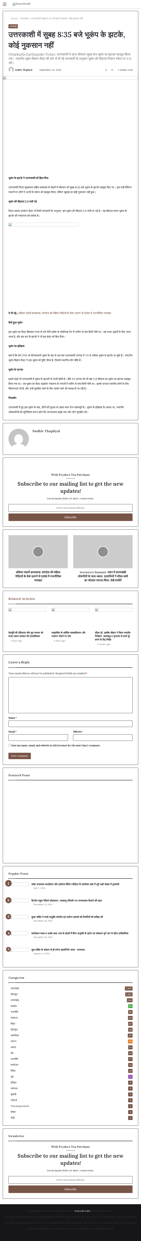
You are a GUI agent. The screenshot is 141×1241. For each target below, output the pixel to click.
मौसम (13, 1111)
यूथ (12, 1076)
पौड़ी (13, 1117)
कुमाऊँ (13, 1094)
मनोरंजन (14, 1064)
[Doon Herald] (21, 4)
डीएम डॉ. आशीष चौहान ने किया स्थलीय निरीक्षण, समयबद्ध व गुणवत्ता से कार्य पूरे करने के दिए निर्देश (113, 636)
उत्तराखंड (24, 18)
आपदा (13, 1047)
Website (77, 731)
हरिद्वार (14, 1082)
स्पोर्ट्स (14, 1100)
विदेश (13, 1070)
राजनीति (14, 1011)
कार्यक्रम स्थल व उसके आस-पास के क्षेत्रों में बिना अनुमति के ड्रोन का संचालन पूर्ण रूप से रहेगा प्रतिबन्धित (79, 933)
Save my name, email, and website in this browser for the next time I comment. (55, 745)
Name (12, 717)
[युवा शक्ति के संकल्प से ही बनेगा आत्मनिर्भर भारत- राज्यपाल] (18, 955)
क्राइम (14, 1005)
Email (12, 731)
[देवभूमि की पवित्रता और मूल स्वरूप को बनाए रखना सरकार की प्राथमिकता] (27, 618)
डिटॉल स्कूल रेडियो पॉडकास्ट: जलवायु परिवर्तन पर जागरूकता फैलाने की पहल (66, 900)
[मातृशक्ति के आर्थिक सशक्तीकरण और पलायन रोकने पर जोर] (70, 618)
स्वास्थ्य (14, 1017)
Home (14, 18)
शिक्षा (13, 1023)
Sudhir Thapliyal (23, 69)
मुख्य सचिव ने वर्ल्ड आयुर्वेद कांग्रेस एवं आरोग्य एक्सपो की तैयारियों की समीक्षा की (67, 917)
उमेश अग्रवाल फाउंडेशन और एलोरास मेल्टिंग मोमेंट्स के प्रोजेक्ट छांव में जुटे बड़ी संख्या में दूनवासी (75, 884)
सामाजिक (15, 1035)
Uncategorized (20, 1106)
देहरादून (14, 994)
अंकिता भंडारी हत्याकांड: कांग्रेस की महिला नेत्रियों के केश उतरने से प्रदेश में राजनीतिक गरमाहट (64, 313)
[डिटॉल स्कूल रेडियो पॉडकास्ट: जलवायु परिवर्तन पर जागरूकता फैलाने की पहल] (18, 906)
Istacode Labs (82, 1210)
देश (12, 1053)
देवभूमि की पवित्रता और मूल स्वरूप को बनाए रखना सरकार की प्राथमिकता (25, 634)
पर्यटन (13, 1041)
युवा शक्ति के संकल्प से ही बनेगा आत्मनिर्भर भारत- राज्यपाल (58, 949)
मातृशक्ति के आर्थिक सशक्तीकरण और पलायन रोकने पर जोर (68, 634)
